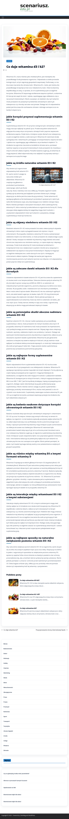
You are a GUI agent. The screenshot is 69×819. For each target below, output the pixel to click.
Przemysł (6, 707)
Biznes (5, 644)
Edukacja (6, 658)
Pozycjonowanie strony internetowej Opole (50, 630)
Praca (5, 697)
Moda (5, 678)
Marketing (7, 673)
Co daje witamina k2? (28, 608)
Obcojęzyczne (8, 692)
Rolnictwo (7, 711)
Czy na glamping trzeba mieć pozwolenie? (16, 773)
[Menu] (2, 17)
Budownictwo (8, 649)
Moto (5, 682)
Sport (5, 716)
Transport (7, 721)
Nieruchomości (8, 687)
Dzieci (5, 653)
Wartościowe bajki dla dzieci (12, 794)
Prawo (5, 702)
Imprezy (6, 668)
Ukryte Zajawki (8, 731)
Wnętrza (6, 745)
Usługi (5, 741)
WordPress (32, 815)
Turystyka (7, 726)
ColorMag (23, 815)
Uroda (5, 736)
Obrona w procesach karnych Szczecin (15, 780)
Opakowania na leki (10, 787)
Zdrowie (9, 61)
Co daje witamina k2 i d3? (30, 594)
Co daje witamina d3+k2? (30, 580)
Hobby (6, 663)
